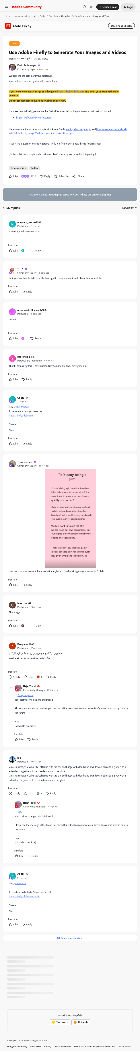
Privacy (47, 1046)
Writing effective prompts (78, 129)
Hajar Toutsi (29, 686)
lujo (19, 757)
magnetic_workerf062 (29, 222)
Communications (18, 168)
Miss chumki (24, 603)
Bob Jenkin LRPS (26, 356)
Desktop (34, 168)
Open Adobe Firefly (121, 25)
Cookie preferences (62, 1046)
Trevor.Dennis (24, 461)
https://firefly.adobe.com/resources (33, 117)
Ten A (20, 268)
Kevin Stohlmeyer (26, 65)
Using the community (17, 1046)
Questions (53, 16)
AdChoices (126, 1046)
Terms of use (35, 1046)
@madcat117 (19, 883)
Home (8, 16)
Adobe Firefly (39, 16)
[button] (6, 7)
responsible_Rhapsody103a (32, 309)
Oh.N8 (20, 397)
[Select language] (92, 7)
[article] (70, 237)
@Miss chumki (21, 406)
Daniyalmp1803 (25, 644)
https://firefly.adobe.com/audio (24, 896)
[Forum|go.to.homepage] (27, 7)
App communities (22, 16)
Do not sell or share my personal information (94, 1046)
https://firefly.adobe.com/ (21, 415)
